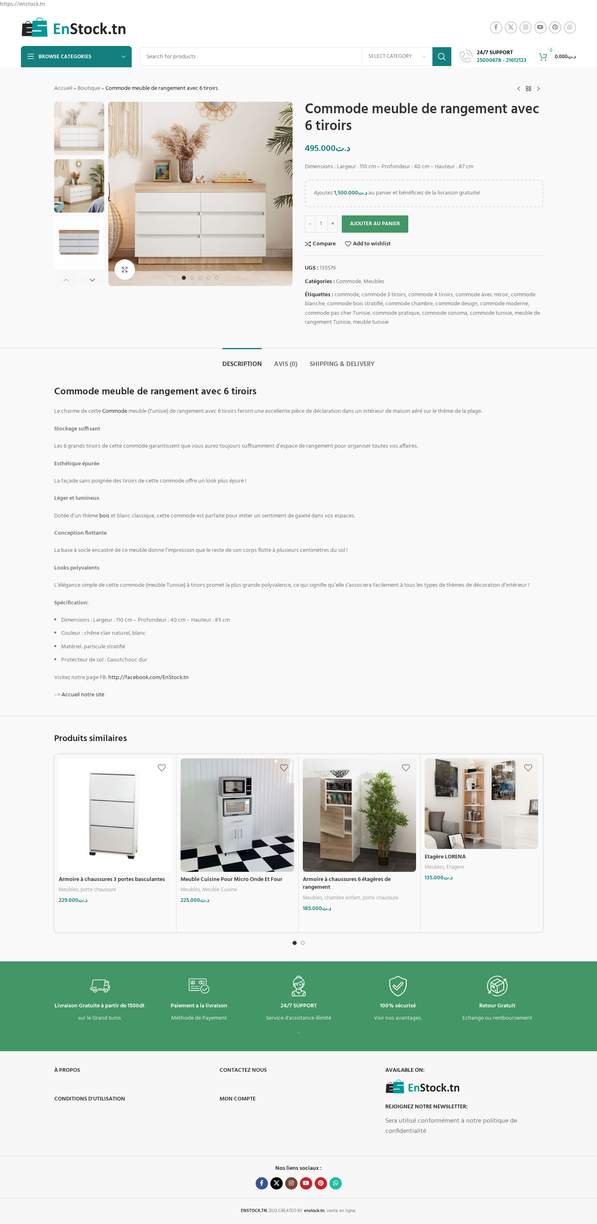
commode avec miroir (481, 295)
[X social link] (511, 27)
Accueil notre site (83, 695)
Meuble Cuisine (219, 889)
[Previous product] (519, 89)
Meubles (374, 281)
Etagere (455, 867)
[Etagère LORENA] (481, 803)
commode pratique (396, 313)
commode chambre (409, 304)
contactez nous (243, 1070)
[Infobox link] (493, 57)
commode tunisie (491, 313)
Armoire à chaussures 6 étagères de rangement (347, 883)
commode (346, 295)
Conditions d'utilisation (89, 1099)
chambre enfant (342, 898)
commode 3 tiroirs (383, 295)
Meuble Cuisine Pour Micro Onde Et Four (231, 879)
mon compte (238, 1099)
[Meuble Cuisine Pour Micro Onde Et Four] (237, 815)
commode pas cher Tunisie (337, 313)
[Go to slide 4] (208, 278)
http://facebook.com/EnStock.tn (148, 677)
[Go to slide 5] (217, 278)
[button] (66, 280)
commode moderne (504, 304)
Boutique (89, 88)
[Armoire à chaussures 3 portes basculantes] (115, 815)
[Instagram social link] (525, 27)
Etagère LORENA (445, 857)
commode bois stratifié (355, 304)
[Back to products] (528, 89)
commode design (456, 304)
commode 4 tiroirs (430, 295)
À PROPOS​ (67, 1070)
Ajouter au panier (375, 224)
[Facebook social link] (496, 27)
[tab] (242, 360)
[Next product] (538, 89)
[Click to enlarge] (124, 269)
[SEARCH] (441, 56)
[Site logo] (73, 27)
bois (104, 516)
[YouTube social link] (540, 27)
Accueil (63, 88)
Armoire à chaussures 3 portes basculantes (112, 879)
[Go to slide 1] (184, 278)
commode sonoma (444, 313)
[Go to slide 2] (192, 278)
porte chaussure (98, 889)
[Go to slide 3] (200, 278)
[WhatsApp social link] (570, 27)
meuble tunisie (371, 322)
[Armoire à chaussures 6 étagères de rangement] (359, 815)
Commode (348, 281)
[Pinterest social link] (555, 27)
